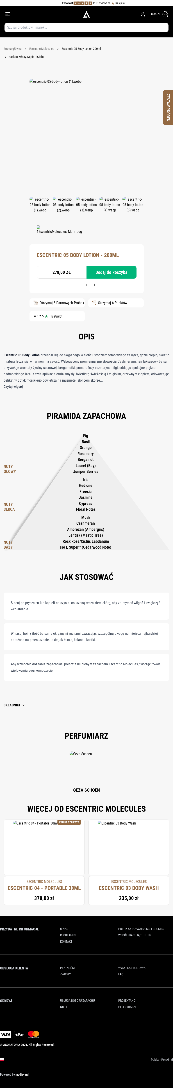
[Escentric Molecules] (59, 232)
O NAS (64, 929)
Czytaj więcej (13, 387)
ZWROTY (65, 974)
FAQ (120, 974)
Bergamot (85, 459)
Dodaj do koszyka (111, 272)
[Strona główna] (86, 14)
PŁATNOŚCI (67, 968)
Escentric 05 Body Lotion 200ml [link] (81, 48)
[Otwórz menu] (37, 14)
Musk (85, 517)
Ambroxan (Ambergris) (85, 529)
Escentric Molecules (41, 48)
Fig (85, 435)
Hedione (85, 485)
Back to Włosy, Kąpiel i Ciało (26, 57)
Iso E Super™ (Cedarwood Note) (85, 547)
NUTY (63, 1007)
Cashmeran (85, 523)
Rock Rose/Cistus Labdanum (86, 541)
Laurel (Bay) (86, 465)
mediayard (22, 1074)
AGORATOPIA (11, 1045)
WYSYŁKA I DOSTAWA (132, 968)
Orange (86, 447)
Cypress (85, 503)
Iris (85, 479)
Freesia (86, 491)
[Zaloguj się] (143, 14)
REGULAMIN (68, 935)
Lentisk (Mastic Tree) (85, 535)
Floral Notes (86, 509)
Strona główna (13, 48)
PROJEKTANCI (127, 1000)
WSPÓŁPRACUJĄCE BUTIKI (135, 935)
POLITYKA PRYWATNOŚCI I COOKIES (141, 929)
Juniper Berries (85, 471)
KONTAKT (66, 941)
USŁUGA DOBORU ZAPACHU (77, 1000)
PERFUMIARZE (127, 1007)
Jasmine (86, 497)
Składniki (12, 705)
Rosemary (85, 453)
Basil (86, 441)
